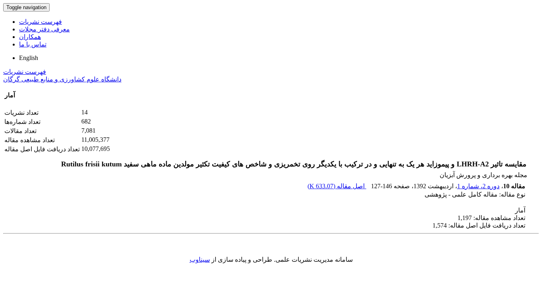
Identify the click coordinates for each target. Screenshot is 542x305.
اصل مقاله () (337, 186)
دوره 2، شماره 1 (478, 186)
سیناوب (200, 259)
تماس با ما (32, 44)
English (28, 57)
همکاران (30, 36)
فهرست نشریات (40, 21)
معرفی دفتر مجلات (44, 29)
